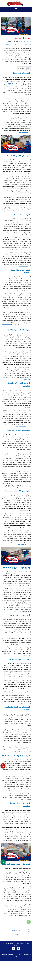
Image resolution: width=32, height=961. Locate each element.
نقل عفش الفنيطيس (21, 426)
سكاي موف (9, 48)
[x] (13, 948)
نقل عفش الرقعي (8, 210)
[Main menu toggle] (16, 9)
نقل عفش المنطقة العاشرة (18, 751)
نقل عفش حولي (23, 703)
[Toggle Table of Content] (27, 68)
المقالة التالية (16, 934)
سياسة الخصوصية (9, 954)
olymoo (16, 945)
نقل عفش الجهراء (23, 132)
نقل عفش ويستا (22, 544)
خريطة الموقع (27, 954)
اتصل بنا (18, 954)
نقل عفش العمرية (23, 266)
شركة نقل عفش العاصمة (17, 45)
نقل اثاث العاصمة (7, 45)
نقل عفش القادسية (19, 611)
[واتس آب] (3, 862)
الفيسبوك (11, 915)
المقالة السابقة (16, 930)
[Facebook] (18, 948)
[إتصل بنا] (2, 765)
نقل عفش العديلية (9, 487)
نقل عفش (10, 83)
